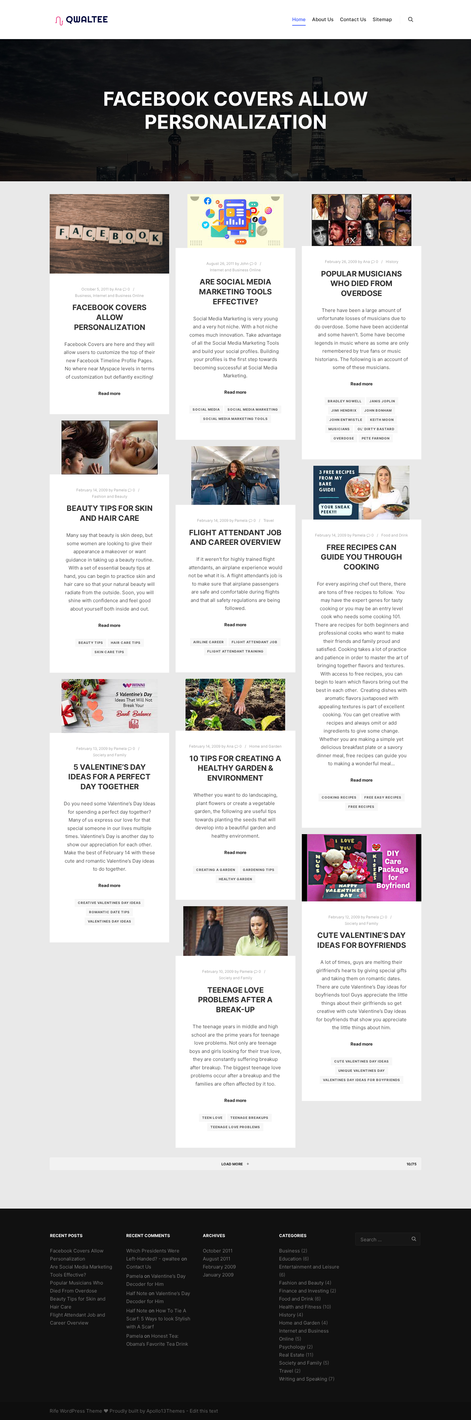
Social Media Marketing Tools (235, 419)
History (392, 261)
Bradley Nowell (345, 401)
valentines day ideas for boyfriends (361, 1080)
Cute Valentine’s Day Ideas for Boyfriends (361, 940)
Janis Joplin (382, 401)
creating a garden (215, 870)
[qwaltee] (82, 19)
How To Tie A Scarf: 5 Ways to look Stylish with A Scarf (158, 1319)
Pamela (134, 1276)
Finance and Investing (304, 1291)
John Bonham (378, 410)
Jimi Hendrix (344, 410)
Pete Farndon (376, 438)
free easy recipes (382, 797)
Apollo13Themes (165, 1411)
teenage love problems (235, 1127)
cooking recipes (339, 797)
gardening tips (259, 870)
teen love (212, 1118)
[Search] (411, 19)
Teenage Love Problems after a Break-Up (235, 999)
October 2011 (218, 1251)
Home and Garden (265, 746)
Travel (268, 520)
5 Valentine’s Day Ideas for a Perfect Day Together (109, 776)
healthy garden (235, 879)
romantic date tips (109, 912)
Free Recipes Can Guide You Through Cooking (361, 557)
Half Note (136, 1293)
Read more (109, 393)
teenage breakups (249, 1118)
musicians (339, 429)
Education (290, 1259)
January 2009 (218, 1275)
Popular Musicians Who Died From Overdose (361, 283)
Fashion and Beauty (109, 496)
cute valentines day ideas (361, 1061)
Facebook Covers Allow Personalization (109, 317)
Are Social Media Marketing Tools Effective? (235, 291)
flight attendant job (254, 642)
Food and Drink (394, 535)
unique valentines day (361, 1070)
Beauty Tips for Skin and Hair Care (110, 513)
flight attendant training (235, 651)
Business (83, 295)
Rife (54, 1411)
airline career (208, 642)
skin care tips (109, 652)
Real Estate (291, 1355)
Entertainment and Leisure (309, 1267)
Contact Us (138, 1267)
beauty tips (90, 642)
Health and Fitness (300, 1307)
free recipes (361, 806)
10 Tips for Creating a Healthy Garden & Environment (235, 768)
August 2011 (216, 1259)
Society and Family (109, 755)
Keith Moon (382, 420)
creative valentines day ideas (109, 903)
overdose (344, 438)
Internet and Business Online (118, 295)
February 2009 (219, 1267)
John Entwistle (345, 420)
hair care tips (126, 642)
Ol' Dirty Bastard (376, 429)
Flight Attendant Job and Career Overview (235, 537)
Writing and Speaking (303, 1379)
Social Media (206, 409)
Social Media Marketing (252, 409)
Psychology (292, 1347)
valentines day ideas (109, 921)
